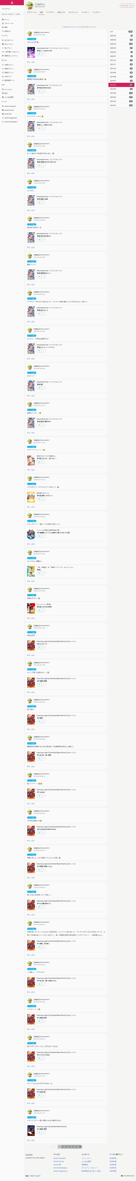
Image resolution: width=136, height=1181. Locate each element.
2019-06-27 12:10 (39, 405)
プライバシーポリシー (89, 1168)
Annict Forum (59, 1161)
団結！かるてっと (45, 495)
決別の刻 (41, 1092)
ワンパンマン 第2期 (44, 604)
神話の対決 (42, 1018)
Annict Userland (60, 1158)
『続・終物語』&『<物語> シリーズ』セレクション (55, 567)
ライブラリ (50, 12)
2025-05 (121, 36)
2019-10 (121, 68)
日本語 (31, 1176)
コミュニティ (86, 1158)
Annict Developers (60, 1168)
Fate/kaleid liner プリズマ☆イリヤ (49, 85)
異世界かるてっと (43, 493)
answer (41, 792)
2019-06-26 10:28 (39, 665)
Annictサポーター (69, 27)
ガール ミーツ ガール (45, 347)
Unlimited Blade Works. (46, 829)
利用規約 (85, 1165)
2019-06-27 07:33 (39, 591)
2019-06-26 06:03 (39, 965)
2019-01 (121, 105)
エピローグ (42, 644)
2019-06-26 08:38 (39, 739)
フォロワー (96, 12)
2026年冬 (113, 1168)
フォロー (126, 5)
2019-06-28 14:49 (39, 257)
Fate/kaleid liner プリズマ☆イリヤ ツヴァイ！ (53, 48)
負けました (42, 310)
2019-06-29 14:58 (39, 146)
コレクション (73, 12)
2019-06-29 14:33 (39, 183)
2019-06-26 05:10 (39, 1039)
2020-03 (121, 48)
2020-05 (121, 40)
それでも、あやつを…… (47, 458)
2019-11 (121, 64)
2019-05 (121, 89)
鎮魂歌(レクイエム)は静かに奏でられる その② (53, 533)
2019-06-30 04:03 (39, 72)
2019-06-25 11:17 (39, 1113)
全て (121, 31)
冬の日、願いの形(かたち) (46, 981)
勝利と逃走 (42, 199)
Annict (28, 1154)
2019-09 (121, 72)
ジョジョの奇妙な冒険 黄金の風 (48, 530)
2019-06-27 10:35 (39, 480)
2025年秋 (113, 1171)
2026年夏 (113, 1161)
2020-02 (121, 52)
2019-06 (121, 85)
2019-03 (121, 97)
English (38, 1176)
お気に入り (61, 12)
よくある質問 (86, 1161)
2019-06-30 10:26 (39, 35)
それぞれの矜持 (44, 607)
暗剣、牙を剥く (43, 943)
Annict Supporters (60, 1171)
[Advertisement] (79, 20)
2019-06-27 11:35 (39, 442)
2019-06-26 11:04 (39, 628)
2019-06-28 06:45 (39, 368)
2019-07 (121, 81)
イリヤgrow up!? (44, 51)
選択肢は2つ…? (44, 273)
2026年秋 (113, 1158)
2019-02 (121, 101)
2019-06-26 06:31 (39, 924)
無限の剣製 (42, 681)
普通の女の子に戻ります (46, 162)
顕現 (40, 718)
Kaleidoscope (44, 88)
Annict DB (57, 1165)
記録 (41, 12)
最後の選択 (42, 1129)
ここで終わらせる (44, 125)
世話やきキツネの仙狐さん (46, 456)
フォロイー (85, 12)
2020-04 (121, 44)
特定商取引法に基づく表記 (91, 1171)
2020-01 (121, 56)
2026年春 (113, 1165)
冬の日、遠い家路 (44, 755)
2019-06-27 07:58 (39, 554)
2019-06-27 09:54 (39, 517)
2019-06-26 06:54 (39, 887)
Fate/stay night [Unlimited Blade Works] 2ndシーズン (56, 641)
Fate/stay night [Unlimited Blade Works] (52, 1126)
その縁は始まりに (44, 903)
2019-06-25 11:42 (39, 1076)
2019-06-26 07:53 (39, 813)
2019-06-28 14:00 (39, 331)
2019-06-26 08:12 (39, 776)
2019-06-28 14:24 (39, 294)
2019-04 (121, 93)
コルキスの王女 (43, 1055)
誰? (40, 384)
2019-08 (121, 77)
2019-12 (121, 60)
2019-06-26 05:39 (39, 1002)
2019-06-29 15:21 (39, 109)
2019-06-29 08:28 (39, 220)
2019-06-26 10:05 (39, 702)
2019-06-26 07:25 (39, 850)
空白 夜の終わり (44, 236)
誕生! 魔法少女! (44, 421)
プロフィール (32, 12)
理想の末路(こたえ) (44, 866)
